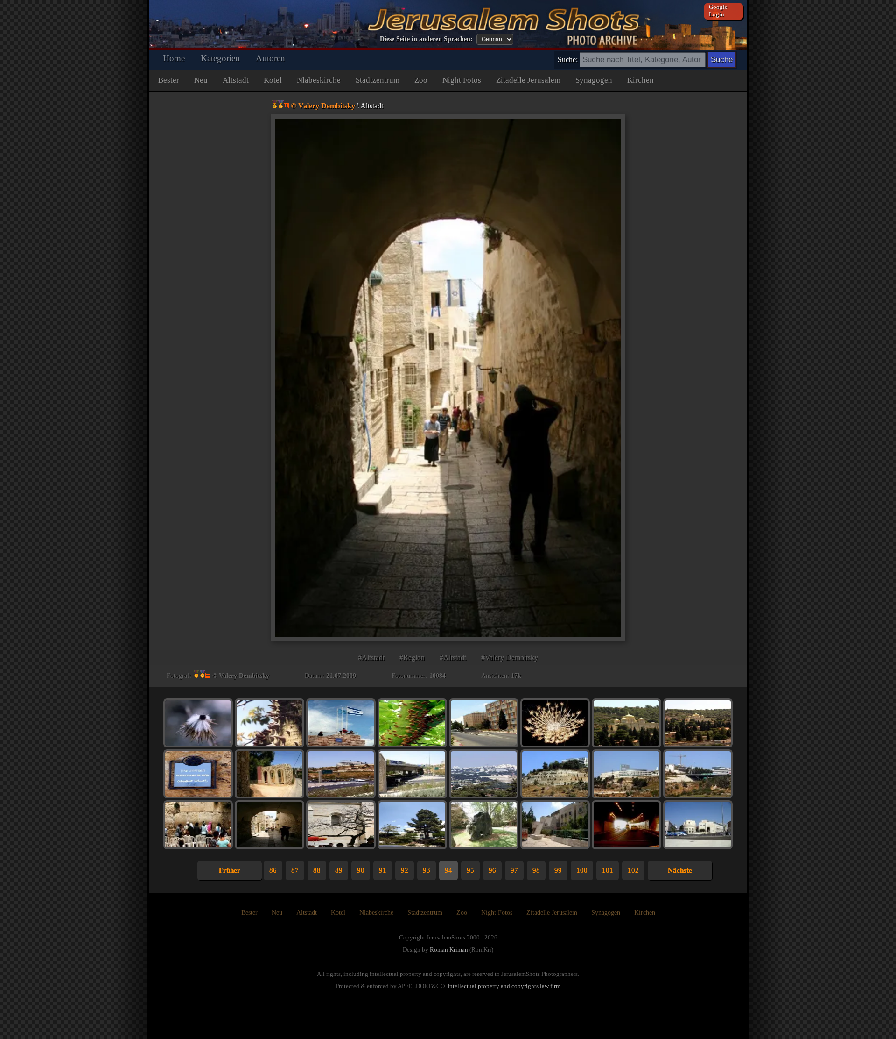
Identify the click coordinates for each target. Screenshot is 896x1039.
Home (174, 58)
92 (404, 870)
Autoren (270, 58)
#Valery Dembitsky (509, 658)
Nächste (680, 870)
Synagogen (593, 80)
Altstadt (236, 80)
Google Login (718, 10)
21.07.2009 (341, 675)
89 (339, 870)
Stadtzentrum (377, 80)
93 (426, 870)
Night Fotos (461, 80)
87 (295, 870)
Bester (168, 80)
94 (448, 870)
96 (492, 870)
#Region (412, 658)
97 (514, 870)
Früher (229, 870)
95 (470, 870)
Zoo (420, 80)
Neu (201, 80)
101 (607, 870)
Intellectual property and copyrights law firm (504, 985)
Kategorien (220, 58)
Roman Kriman (449, 949)
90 (360, 870)
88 (317, 870)
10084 (437, 675)
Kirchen (640, 80)
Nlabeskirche (319, 80)
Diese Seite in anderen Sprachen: (426, 39)
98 (536, 870)
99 (558, 870)
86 (273, 870)
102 (633, 870)
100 (582, 870)
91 (382, 870)
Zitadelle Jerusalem (528, 80)
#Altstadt (371, 658)
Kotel (273, 80)
